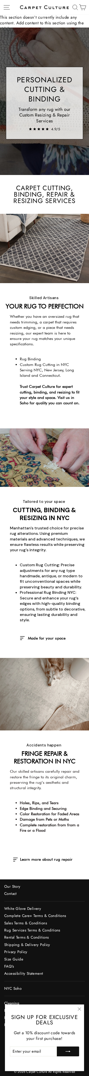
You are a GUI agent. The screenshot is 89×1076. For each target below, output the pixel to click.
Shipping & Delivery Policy (27, 944)
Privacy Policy (15, 952)
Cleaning (11, 1003)
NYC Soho (13, 988)
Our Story (12, 886)
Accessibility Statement (23, 973)
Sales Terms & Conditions (25, 923)
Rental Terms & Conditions (26, 937)
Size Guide (13, 959)
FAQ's (9, 966)
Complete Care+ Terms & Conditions (35, 915)
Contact (10, 893)
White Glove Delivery (22, 908)
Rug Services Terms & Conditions (32, 930)
